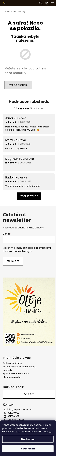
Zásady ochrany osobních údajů (19, 366)
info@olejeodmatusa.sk (19, 409)
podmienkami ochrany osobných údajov (27, 249)
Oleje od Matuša (15, 419)
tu (50, 431)
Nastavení (28, 439)
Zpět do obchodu (18, 85)
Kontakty (7, 370)
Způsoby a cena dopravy (16, 373)
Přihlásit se (13, 261)
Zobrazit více (29, 196)
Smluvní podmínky (12, 363)
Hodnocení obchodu (29, 101)
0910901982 (13, 412)
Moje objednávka (12, 377)
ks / (29, 394)
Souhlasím (28, 448)
